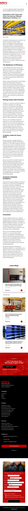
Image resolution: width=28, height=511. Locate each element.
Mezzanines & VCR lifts (6, 407)
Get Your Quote (14, 446)
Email (5, 480)
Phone (5, 487)
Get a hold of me (14, 501)
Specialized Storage (5, 413)
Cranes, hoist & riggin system (7, 410)
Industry (6, 484)
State (5, 482)
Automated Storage (5, 414)
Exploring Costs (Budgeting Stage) (13, 495)
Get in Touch (9, 366)
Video (2, 396)
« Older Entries (6, 294)
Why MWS (3, 393)
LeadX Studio (14, 509)
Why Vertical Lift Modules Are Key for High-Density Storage (13, 285)
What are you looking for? (10, 489)
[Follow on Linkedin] (17, 453)
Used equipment (4, 416)
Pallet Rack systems (5, 405)
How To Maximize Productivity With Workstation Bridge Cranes (13, 315)
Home (4, 9)
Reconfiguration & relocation (7, 428)
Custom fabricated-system (7, 424)
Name (6, 475)
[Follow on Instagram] (14, 453)
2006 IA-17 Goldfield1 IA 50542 (10, 441)
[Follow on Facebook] (10, 453)
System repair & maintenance (7, 429)
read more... (7, 290)
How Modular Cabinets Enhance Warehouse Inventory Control (14, 342)
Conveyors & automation (6, 411)
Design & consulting (5, 423)
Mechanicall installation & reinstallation (9, 426)
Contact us (3, 398)
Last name (7, 478)
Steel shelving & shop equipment (8, 408)
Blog (7, 9)
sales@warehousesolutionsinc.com (11, 437)
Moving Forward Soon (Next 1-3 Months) (15, 497)
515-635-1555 (6, 439)
